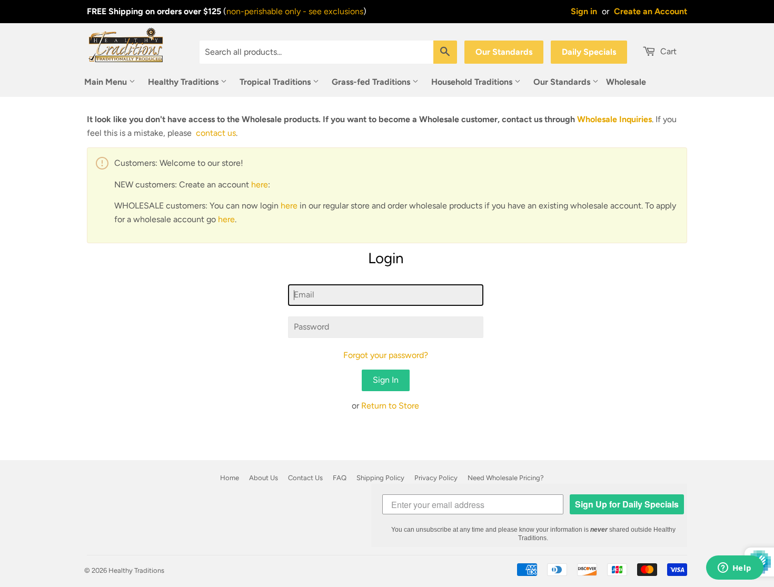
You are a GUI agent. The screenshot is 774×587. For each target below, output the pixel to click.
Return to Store (390, 406)
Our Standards (503, 52)
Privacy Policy (436, 478)
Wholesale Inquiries (614, 119)
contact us (216, 133)
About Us (263, 478)
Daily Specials (589, 52)
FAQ (339, 478)
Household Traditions (472, 82)
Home (229, 478)
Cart (667, 51)
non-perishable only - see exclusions (294, 11)
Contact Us (305, 478)
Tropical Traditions (276, 82)
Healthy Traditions (184, 82)
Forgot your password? (385, 355)
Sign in (584, 11)
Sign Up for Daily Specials (627, 504)
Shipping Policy (380, 478)
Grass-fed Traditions (372, 82)
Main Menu (106, 82)
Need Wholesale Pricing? (506, 478)
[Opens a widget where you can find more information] (734, 568)
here (259, 185)
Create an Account (650, 11)
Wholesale (626, 82)
